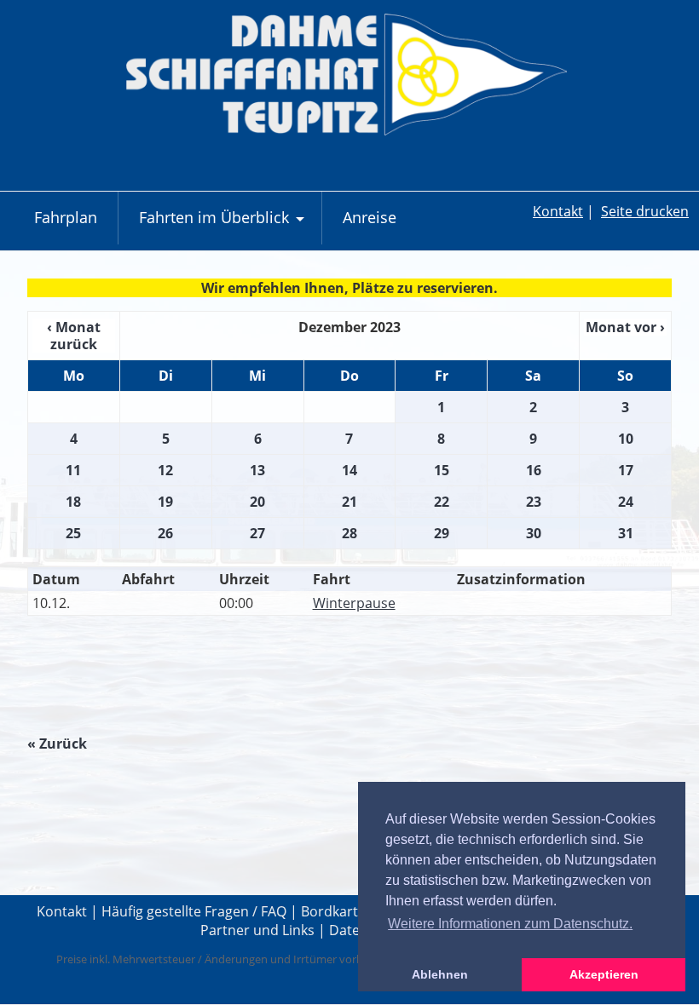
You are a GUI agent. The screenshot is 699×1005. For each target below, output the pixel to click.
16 (533, 470)
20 (257, 501)
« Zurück (57, 743)
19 (165, 501)
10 (625, 438)
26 (165, 533)
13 (257, 470)
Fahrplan (65, 217)
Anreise (369, 217)
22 (441, 501)
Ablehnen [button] (440, 974)
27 (257, 533)
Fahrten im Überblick (224, 225)
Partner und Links (257, 930)
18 (73, 501)
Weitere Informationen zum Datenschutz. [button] (510, 923)
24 (625, 501)
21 (349, 501)
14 (349, 470)
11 (73, 470)
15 (441, 470)
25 (73, 533)
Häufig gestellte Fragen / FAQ (193, 911)
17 (625, 470)
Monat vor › (625, 327)
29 (441, 533)
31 (625, 533)
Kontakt (558, 211)
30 (533, 533)
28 (349, 533)
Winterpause (354, 603)
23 (533, 501)
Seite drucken (645, 211)
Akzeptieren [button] (603, 974)
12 (165, 470)
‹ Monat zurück (74, 336)
